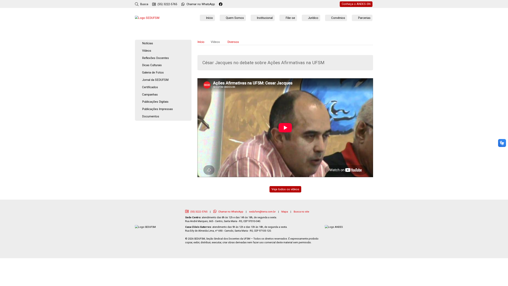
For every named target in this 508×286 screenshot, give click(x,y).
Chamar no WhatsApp (231, 211)
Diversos (233, 42)
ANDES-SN (356, 4)
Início (200, 42)
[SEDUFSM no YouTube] (237, 4)
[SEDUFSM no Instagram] (232, 4)
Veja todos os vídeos (285, 189)
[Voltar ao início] (147, 18)
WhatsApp (201, 4)
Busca (144, 4)
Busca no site (301, 211)
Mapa (284, 211)
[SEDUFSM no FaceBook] (221, 4)
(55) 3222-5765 (167, 4)
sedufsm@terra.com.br (262, 211)
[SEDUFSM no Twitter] (226, 4)
